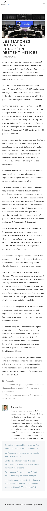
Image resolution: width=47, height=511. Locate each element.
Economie (10, 381)
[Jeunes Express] (5, 3)
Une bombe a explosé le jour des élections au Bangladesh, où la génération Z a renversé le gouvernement (23, 388)
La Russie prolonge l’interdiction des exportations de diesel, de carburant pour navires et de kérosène (22, 464)
